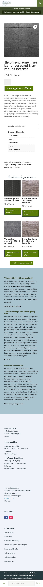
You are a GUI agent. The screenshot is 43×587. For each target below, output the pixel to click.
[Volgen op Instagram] (11, 517)
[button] (35, 27)
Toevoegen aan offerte (19, 88)
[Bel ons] (40, 3)
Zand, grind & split (11, 549)
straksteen (16, 167)
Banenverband (13, 143)
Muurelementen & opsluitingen (15, 545)
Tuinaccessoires (10, 557)
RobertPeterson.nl (26, 575)
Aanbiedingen (9, 561)
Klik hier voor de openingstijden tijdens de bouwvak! (21, 12)
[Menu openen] (4, 583)
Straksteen (26, 162)
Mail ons (7, 501)
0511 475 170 (9, 498)
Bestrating (18, 162)
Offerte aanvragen (11, 431)
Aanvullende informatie (16, 126)
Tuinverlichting (9, 553)
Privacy (6, 436)
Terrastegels (9, 532)
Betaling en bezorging (12, 434)
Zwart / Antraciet (14, 150)
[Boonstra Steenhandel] (6, 3)
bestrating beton (15, 165)
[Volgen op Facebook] (6, 517)
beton (24, 165)
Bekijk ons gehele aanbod (21, 263)
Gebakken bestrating (11, 541)
